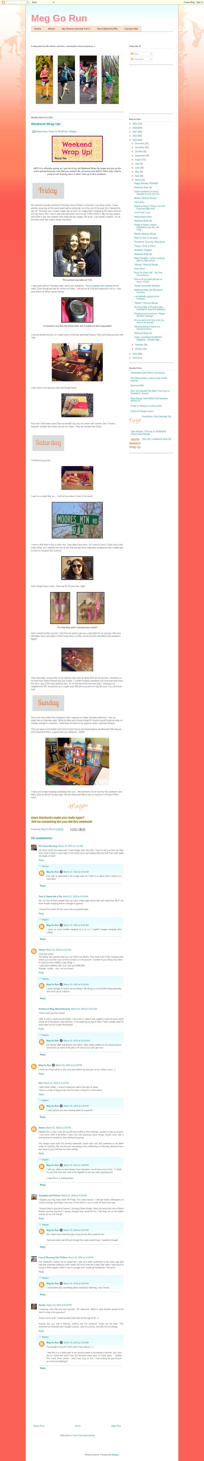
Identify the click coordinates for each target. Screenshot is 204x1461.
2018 (135, 128)
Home (37, 28)
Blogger (115, 1454)
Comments (138, 59)
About (51, 28)
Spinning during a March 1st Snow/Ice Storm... (147, 327)
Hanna (42, 1127)
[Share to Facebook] (80, 829)
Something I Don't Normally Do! (156, 416)
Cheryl (42, 950)
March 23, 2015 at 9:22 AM (58, 950)
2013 (135, 358)
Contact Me (131, 28)
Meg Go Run (59, 18)
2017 (135, 132)
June (137, 168)
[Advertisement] (149, 90)
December (140, 143)
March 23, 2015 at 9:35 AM (76, 925)
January (139, 349)
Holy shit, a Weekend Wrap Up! (156, 439)
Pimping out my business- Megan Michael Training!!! (149, 314)
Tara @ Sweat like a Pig (50, 896)
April (137, 176)
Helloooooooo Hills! (143, 217)
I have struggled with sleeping (98, 286)
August (138, 159)
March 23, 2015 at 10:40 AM (77, 1040)
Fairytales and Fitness (49, 1195)
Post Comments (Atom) (84, 1435)
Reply (41, 860)
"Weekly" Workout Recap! (146, 264)
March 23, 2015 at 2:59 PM (76, 1106)
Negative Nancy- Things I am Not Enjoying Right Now (149, 207)
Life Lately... (140, 202)
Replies (45, 866)
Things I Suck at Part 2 (145, 246)
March (138, 180)
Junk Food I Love (142, 212)
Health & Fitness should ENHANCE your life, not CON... (146, 227)
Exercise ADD (137, 385)
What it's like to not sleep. (146, 238)
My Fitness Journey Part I (76, 28)
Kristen (42, 1305)
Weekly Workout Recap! (145, 198)
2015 (135, 140)
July (137, 164)
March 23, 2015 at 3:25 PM (73, 1195)
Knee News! (139, 268)
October (139, 151)
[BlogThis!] (74, 829)
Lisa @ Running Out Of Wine (53, 1257)
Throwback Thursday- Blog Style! (149, 242)
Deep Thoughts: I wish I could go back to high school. (149, 259)
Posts (136, 54)
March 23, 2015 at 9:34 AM (76, 872)
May (137, 172)
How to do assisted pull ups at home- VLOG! (148, 280)
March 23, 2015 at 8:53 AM (75, 896)
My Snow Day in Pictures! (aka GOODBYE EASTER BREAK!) (149, 308)
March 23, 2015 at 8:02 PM (76, 1230)
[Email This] (71, 829)
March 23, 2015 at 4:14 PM (80, 1257)
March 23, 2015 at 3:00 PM (76, 1165)
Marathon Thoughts (143, 250)
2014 (135, 354)
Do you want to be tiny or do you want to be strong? (149, 321)
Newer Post (38, 1426)
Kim (41, 1083)
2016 (135, 136)
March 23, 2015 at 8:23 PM (59, 1305)
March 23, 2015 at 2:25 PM (58, 1127)
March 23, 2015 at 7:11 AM (70, 846)
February (139, 344)
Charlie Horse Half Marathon (147, 286)
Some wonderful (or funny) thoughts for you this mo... (147, 192)
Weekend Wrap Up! (143, 187)
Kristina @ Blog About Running (54, 1009)
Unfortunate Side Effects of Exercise (148, 373)
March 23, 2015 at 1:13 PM (56, 1083)
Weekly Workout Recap (145, 234)
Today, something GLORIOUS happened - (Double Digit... (148, 338)
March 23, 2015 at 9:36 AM (76, 984)
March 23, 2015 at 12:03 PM (69, 1065)
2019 (135, 123)
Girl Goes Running (48, 846)
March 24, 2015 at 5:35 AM (76, 1342)
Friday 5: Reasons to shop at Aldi (146, 406)
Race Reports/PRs (107, 28)
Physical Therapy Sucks (142, 411)
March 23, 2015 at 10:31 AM (84, 1009)
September (140, 155)
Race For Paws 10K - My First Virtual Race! (148, 273)
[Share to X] (77, 829)
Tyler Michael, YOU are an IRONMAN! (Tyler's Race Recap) (148, 432)
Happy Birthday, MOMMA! (146, 183)
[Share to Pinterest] (83, 829)
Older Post (116, 1426)
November (140, 147)
